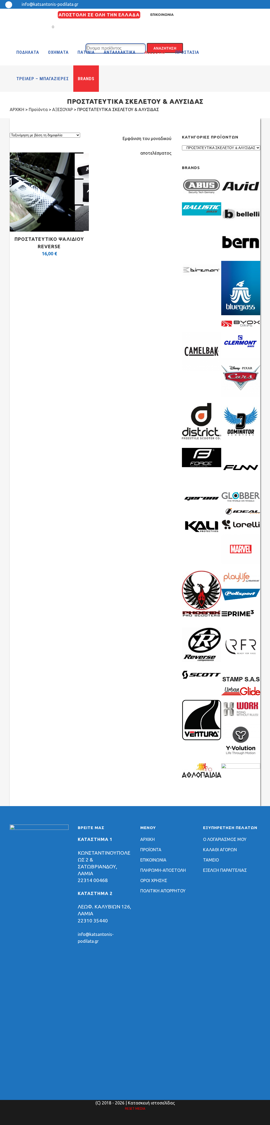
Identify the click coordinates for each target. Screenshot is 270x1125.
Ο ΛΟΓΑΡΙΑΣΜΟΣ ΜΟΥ (225, 839)
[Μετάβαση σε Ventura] (201, 738)
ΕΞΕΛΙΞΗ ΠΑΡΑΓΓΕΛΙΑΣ (225, 870)
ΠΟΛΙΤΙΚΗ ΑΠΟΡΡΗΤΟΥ (163, 890)
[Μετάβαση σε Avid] (240, 196)
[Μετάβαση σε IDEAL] (240, 513)
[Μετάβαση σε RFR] (240, 664)
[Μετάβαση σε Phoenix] (201, 614)
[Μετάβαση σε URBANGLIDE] (240, 693)
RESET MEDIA (135, 1108)
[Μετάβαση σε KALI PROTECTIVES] (201, 532)
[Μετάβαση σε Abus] (201, 196)
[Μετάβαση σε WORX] (240, 716)
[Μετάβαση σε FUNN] (240, 485)
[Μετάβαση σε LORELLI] (240, 528)
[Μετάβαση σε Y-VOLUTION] (240, 757)
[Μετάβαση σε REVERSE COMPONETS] (201, 660)
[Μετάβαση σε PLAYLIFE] (240, 582)
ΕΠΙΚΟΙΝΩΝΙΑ (161, 14)
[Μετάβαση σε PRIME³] (240, 621)
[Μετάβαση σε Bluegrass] (240, 313)
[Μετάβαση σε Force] (201, 465)
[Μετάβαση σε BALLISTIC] (201, 214)
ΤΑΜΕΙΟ (211, 860)
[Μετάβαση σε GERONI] (201, 504)
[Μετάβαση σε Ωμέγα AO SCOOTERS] (240, 767)
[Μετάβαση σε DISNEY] (240, 395)
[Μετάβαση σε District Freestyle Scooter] (201, 439)
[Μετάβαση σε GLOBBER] (240, 500)
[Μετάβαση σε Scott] (201, 677)
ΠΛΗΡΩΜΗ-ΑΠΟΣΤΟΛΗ (163, 870)
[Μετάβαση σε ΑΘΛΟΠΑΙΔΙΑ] (201, 776)
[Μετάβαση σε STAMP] (240, 680)
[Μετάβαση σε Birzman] (201, 280)
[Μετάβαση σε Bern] (240, 252)
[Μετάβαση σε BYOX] (240, 325)
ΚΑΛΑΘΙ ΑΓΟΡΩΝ (220, 849)
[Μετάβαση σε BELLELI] (240, 224)
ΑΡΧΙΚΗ (147, 839)
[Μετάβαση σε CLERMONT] (240, 349)
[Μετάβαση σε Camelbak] (201, 369)
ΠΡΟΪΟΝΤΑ (150, 849)
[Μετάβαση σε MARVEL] (240, 562)
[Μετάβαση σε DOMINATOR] (240, 439)
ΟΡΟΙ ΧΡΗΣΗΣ (153, 880)
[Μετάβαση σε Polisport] (240, 598)
